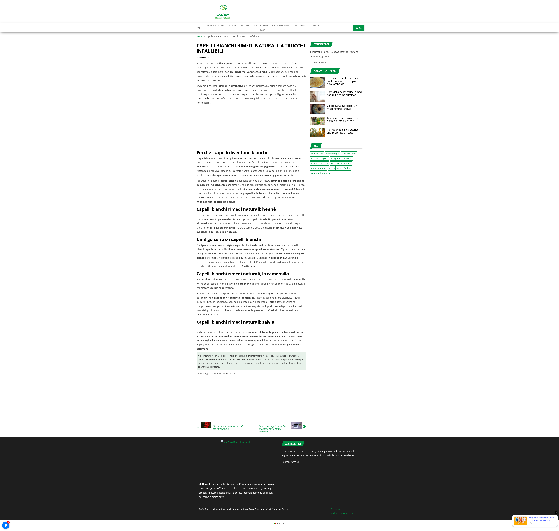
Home (200, 36)
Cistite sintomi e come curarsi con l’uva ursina (228, 427)
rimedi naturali (318, 168)
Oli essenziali (301, 25)
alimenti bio (317, 153)
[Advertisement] (309, 11)
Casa (262, 30)
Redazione (204, 57)
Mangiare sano (215, 25)
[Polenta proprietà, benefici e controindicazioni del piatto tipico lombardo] (317, 82)
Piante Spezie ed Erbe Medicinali (271, 25)
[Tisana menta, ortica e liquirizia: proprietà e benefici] (317, 120)
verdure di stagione (320, 173)
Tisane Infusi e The (239, 25)
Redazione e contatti (341, 513)
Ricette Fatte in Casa (341, 163)
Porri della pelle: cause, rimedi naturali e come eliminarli (344, 93)
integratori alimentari (341, 158)
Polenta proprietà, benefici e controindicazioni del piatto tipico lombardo (344, 81)
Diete (316, 25)
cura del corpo (349, 153)
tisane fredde (343, 168)
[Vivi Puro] (198, 27)
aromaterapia (332, 153)
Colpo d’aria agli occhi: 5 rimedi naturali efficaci (343, 107)
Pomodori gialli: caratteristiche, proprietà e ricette (343, 131)
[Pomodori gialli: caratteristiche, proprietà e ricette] (317, 132)
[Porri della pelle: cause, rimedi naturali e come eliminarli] (317, 95)
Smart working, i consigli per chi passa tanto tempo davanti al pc (273, 429)
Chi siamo (335, 509)
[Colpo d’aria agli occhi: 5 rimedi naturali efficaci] (317, 108)
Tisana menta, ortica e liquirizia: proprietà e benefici (344, 119)
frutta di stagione (319, 158)
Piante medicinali (319, 163)
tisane (332, 168)
